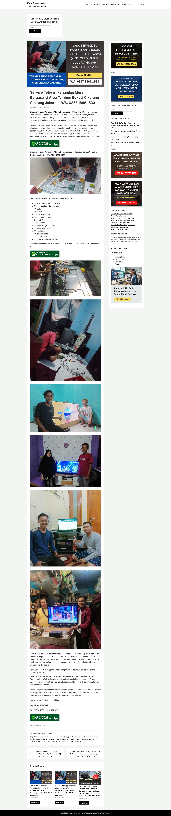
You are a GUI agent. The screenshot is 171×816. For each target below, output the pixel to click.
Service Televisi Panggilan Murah (64, 737)
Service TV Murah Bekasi (39, 739)
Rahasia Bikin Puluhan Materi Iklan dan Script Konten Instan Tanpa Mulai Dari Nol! (125, 125)
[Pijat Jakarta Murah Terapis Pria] (126, 206)
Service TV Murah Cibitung (58, 739)
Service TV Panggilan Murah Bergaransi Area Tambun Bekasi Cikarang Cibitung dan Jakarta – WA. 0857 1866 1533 (65, 790)
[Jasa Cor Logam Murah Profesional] (126, 68)
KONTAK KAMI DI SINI (119, 248)
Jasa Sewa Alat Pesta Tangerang (122, 218)
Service (104, 4)
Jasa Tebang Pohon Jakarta (120, 216)
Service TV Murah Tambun (50, 741)
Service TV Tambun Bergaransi (71, 741)
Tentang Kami (120, 257)
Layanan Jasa (127, 4)
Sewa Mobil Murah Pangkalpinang (123, 225)
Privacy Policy (120, 259)
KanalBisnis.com (36, 3)
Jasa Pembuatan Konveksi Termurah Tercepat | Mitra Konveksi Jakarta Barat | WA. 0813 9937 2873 (45, 754)
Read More (34, 802)
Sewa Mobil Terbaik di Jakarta (121, 214)
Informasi (139, 4)
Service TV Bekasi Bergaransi (87, 737)
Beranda (85, 4)
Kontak (117, 264)
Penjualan (94, 4)
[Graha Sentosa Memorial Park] (113, 149)
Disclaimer (119, 262)
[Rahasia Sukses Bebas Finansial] (113, 72)
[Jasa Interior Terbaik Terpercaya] (126, 177)
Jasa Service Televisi (44, 734)
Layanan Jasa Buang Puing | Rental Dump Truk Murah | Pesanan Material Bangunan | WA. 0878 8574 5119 (85, 754)
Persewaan (115, 4)
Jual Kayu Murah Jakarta (119, 227)
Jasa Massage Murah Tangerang (122, 220)
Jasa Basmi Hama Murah (119, 229)
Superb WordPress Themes (101, 813)
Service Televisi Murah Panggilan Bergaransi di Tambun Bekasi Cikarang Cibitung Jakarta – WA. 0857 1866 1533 (41, 790)
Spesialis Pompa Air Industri (121, 223)
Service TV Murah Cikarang (78, 739)
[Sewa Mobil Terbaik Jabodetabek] (126, 101)
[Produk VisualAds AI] (126, 303)
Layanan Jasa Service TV (43, 737)
